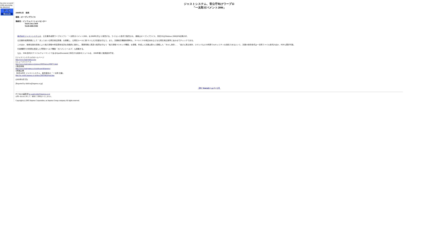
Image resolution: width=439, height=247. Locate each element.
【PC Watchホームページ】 (209, 88)
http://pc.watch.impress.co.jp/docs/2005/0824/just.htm (35, 75)
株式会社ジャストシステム (28, 36)
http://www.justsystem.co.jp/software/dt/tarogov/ (33, 69)
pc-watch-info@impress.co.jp (39, 94)
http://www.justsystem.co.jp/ (26, 60)
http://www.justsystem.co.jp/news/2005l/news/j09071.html (37, 64)
